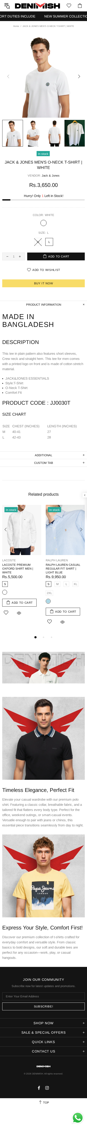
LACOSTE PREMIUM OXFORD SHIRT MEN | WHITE (17, 568)
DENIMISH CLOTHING (37, 5)
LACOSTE (9, 560)
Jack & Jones (51, 175)
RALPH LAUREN (57, 560)
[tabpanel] (22, 565)
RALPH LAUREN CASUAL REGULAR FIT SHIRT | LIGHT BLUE (63, 568)
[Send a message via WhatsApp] (78, 1118)
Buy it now (43, 283)
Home (16, 26)
